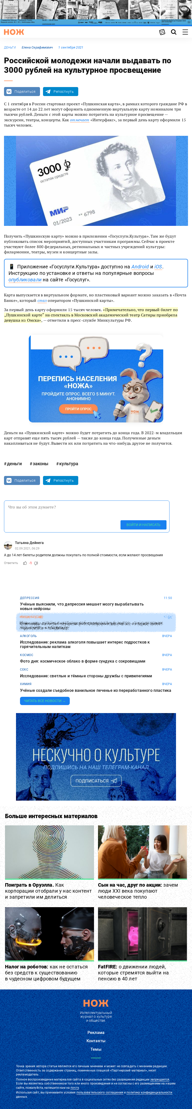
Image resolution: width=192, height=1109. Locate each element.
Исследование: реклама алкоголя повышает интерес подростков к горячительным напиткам (85, 644)
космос (26, 655)
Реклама (96, 1032)
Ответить (11, 563)
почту (74, 1087)
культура (68, 463)
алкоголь (28, 636)
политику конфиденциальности (149, 1092)
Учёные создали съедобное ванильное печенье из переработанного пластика (95, 690)
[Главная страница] (14, 32)
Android (140, 267)
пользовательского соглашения (99, 1092)
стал (42, 300)
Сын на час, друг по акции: (138, 891)
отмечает (79, 119)
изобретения (31, 617)
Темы (96, 1049)
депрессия (30, 598)
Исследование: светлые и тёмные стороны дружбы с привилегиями (86, 676)
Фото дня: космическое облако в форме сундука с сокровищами (82, 661)
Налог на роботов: (46, 973)
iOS (158, 267)
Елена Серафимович (37, 47)
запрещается (159, 1079)
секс (24, 669)
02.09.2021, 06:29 (27, 548)
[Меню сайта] (185, 32)
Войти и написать (143, 525)
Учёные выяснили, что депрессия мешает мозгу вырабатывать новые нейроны (82, 606)
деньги (10, 47)
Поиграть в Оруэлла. (48, 891)
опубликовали (25, 280)
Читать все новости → (45, 701)
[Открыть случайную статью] (162, 32)
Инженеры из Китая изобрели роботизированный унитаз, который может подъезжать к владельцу (91, 625)
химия (26, 684)
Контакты (96, 1040)
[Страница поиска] (173, 32)
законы (40, 463)
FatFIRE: (133, 973)
